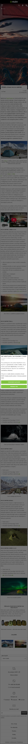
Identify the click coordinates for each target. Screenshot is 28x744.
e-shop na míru (13, 742)
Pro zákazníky (14, 727)
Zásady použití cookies (10, 376)
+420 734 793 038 (15, 684)
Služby (14, 734)
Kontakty (14, 738)
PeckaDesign (20, 742)
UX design (7, 742)
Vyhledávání (19, 5)
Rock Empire (10, 98)
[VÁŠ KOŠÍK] (26, 5)
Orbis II (5, 161)
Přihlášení (22, 5)
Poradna (14, 731)
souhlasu (2, 717)
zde (18, 291)
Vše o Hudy (14, 723)
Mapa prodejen (14, 675)
